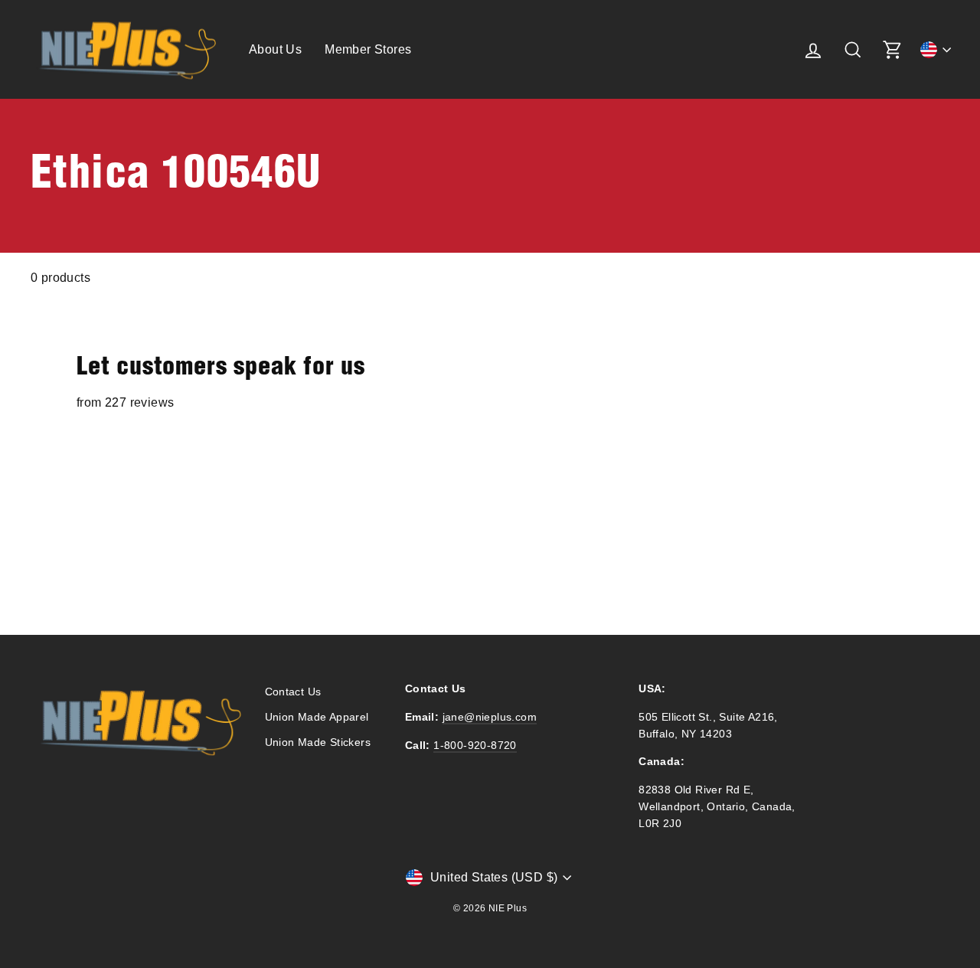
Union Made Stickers (318, 742)
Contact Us (293, 692)
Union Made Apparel (317, 717)
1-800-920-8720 (475, 745)
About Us (275, 49)
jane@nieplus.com (490, 717)
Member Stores (368, 49)
